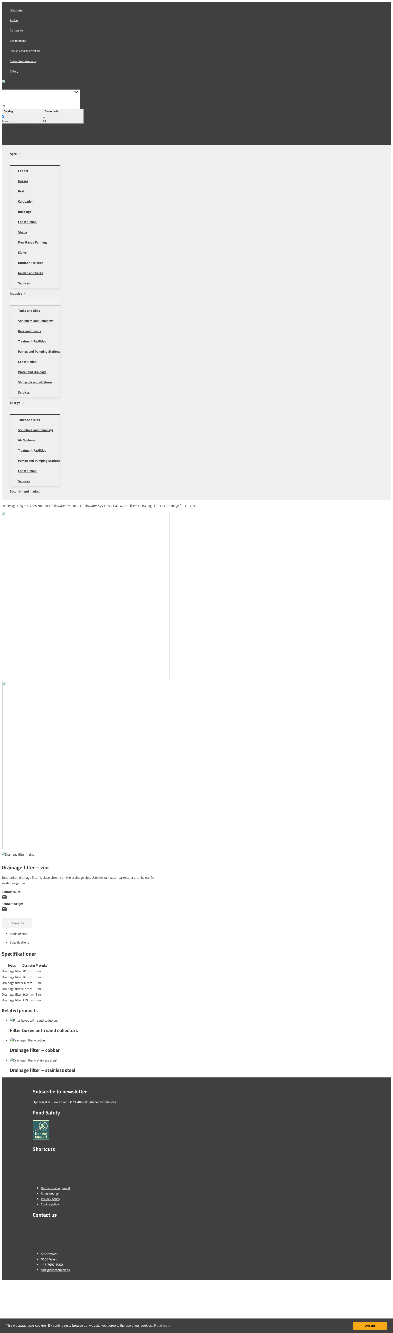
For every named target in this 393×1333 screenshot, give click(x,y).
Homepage (9, 505)
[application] (19, 153)
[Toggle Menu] (35, 162)
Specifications (19, 942)
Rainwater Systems (96, 505)
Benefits (17, 923)
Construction (39, 505)
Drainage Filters (152, 505)
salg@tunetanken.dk (55, 1269)
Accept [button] (370, 1325)
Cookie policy (50, 1204)
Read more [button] (162, 1325)
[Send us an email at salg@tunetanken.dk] (79, 897)
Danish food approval (55, 1188)
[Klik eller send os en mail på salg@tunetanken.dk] (79, 909)
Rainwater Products (65, 505)
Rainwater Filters (125, 505)
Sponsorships (50, 1193)
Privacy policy (50, 1198)
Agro (23, 505)
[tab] (173, 942)
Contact (7, 138)
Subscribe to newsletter (17, 127)
